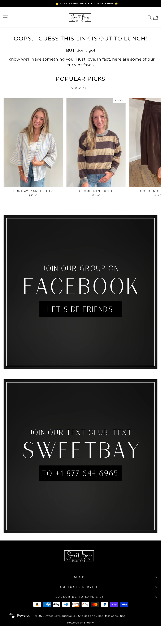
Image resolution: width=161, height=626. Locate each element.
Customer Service (79, 587)
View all (80, 88)
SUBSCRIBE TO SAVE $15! (80, 596)
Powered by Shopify (80, 622)
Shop (79, 576)
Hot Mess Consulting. (112, 615)
